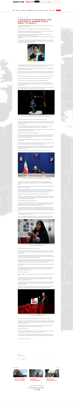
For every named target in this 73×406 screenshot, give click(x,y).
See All (58, 367)
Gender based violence (21, 355)
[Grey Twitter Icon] (36, 390)
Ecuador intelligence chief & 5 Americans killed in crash (35, 379)
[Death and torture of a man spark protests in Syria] (52, 373)
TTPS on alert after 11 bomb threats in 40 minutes (19, 379)
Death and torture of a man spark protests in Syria (51, 379)
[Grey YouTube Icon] (39, 390)
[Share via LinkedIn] (23, 358)
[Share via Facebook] (18, 358)
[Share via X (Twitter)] (20, 358)
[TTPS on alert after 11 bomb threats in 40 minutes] (20, 373)
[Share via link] (25, 358)
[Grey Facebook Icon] (34, 390)
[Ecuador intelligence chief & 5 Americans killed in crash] (36, 373)
